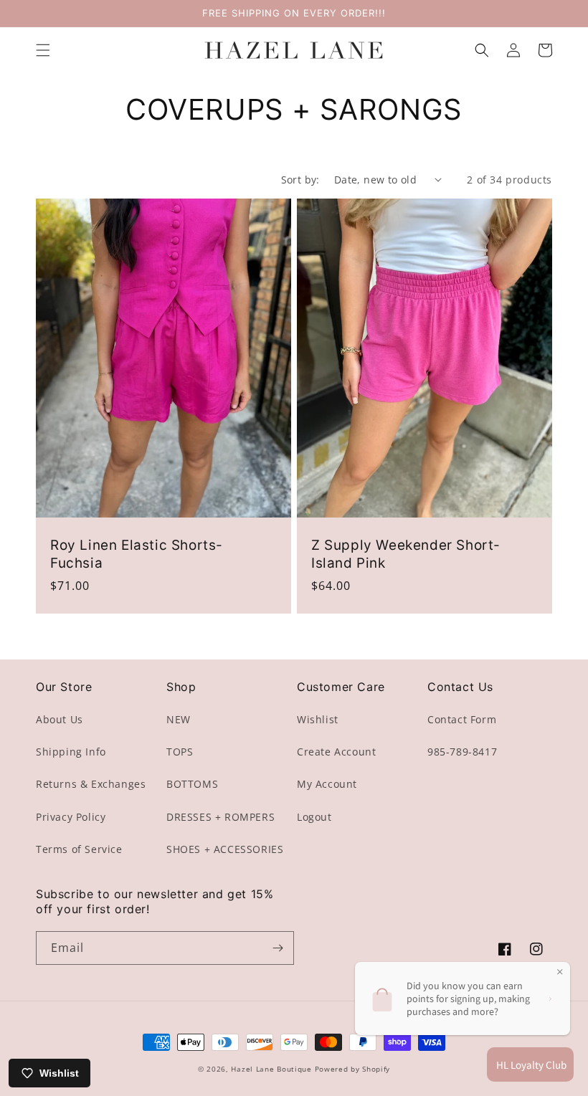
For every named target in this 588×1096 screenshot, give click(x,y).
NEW (178, 719)
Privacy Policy (70, 817)
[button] (43, 50)
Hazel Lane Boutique (271, 1069)
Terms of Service (79, 849)
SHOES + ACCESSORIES (224, 849)
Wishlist (317, 719)
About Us (59, 719)
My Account (327, 784)
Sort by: (300, 179)
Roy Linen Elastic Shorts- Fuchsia (136, 554)
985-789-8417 (462, 751)
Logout (314, 817)
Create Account (336, 751)
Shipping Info (71, 751)
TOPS (179, 751)
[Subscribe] (277, 948)
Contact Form (461, 719)
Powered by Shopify (353, 1069)
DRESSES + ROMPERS (220, 817)
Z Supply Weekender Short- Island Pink (406, 554)
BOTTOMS (192, 784)
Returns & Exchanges (91, 784)
